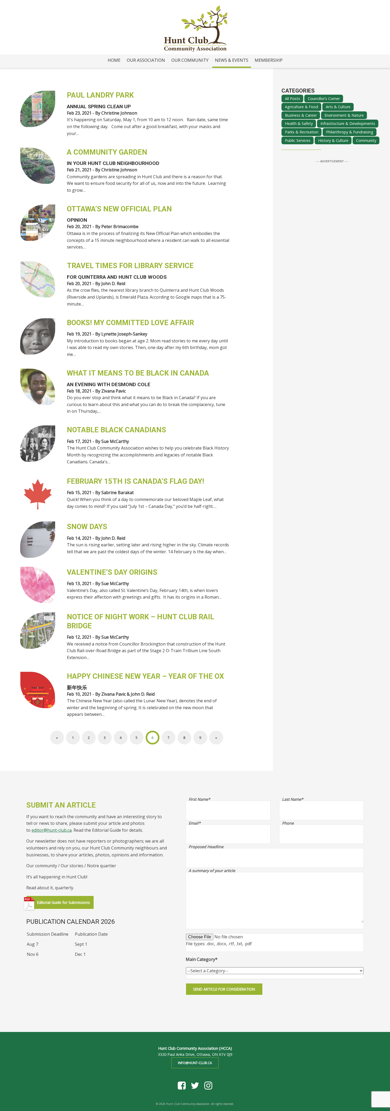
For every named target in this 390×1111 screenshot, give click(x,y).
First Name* (199, 799)
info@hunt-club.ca (195, 1063)
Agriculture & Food (301, 107)
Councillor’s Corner (324, 98)
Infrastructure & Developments (347, 123)
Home (114, 60)
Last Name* (292, 799)
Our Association (146, 60)
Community (366, 140)
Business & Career (301, 115)
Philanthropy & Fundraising (349, 131)
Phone (288, 823)
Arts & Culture (338, 107)
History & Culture (333, 140)
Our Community (190, 60)
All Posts (292, 98)
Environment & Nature (344, 115)
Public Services (297, 140)
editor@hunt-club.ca (52, 830)
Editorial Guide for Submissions (63, 902)
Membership (269, 60)
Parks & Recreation (301, 131)
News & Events (231, 60)
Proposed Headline (206, 847)
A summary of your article (212, 871)
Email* (195, 823)
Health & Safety (299, 123)
